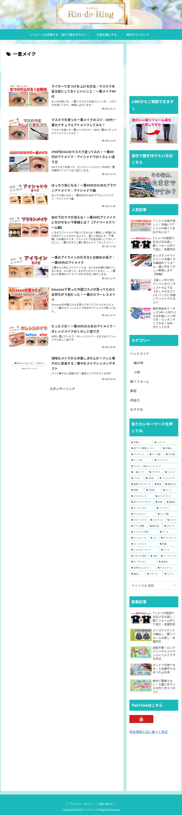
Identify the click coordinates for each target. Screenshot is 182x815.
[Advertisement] (62, 68)
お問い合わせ (105, 804)
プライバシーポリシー (81, 804)
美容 (133, 390)
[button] (175, 585)
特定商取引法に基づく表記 (148, 731)
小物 (137, 372)
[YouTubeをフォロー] (141, 719)
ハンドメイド (139, 353)
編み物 (138, 362)
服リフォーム (139, 381)
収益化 (135, 400)
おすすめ (136, 409)
